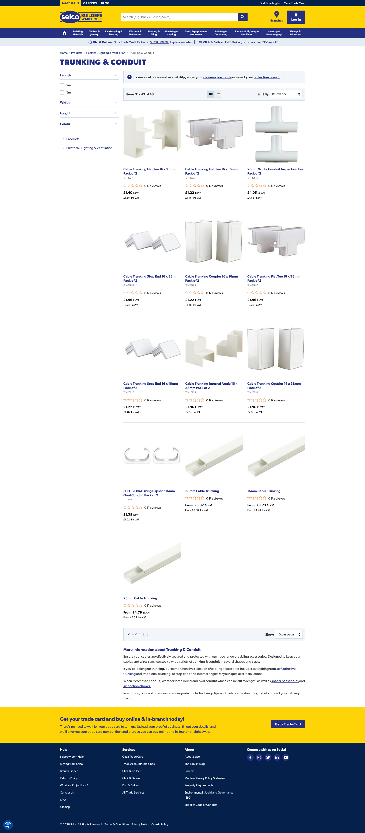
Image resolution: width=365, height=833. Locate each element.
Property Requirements (199, 785)
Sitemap (65, 807)
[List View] (217, 94)
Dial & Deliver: (103, 42)
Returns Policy (69, 778)
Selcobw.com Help (72, 756)
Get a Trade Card (294, 3)
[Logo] (81, 17)
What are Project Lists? (74, 785)
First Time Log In (270, 3)
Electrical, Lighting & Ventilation (105, 52)
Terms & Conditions (117, 824)
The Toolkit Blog (195, 763)
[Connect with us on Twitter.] (268, 757)
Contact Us (67, 792)
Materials (70, 3)
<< (134, 634)
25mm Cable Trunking (140, 598)
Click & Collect (131, 771)
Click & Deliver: (214, 42)
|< (128, 634)
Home (64, 52)
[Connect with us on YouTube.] (285, 757)
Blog (105, 3)
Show (269, 634)
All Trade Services (133, 792)
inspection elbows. (137, 686)
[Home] (64, 33)
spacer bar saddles (285, 681)
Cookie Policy (159, 824)
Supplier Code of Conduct (201, 804)
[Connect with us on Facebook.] (250, 757)
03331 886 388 (159, 42)
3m (68, 92)
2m (68, 85)
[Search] (243, 17)
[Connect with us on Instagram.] (259, 757)
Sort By (263, 94)
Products (76, 52)
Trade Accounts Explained (138, 763)
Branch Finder (69, 771)
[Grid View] (210, 94)
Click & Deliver (131, 778)
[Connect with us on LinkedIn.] (277, 757)
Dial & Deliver (130, 785)
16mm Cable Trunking (264, 491)
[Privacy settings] (8, 825)
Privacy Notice (140, 824)
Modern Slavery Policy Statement (205, 778)
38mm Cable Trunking (202, 491)
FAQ (63, 799)
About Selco (192, 756)
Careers (90, 3)
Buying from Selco (71, 763)
